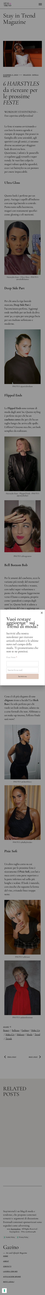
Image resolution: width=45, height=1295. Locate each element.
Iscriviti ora (22, 676)
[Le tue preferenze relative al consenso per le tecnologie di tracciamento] (4, 1290)
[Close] (42, 613)
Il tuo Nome (11, 657)
